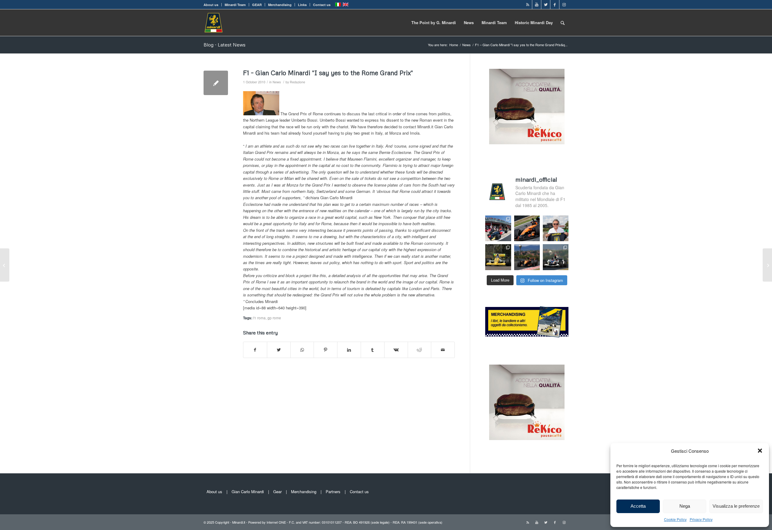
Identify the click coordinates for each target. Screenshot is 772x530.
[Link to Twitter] (545, 4)
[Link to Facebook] (554, 4)
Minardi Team (235, 4)
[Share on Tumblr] (372, 350)
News (277, 82)
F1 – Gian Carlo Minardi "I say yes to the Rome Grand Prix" (328, 73)
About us (211, 4)
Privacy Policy (701, 519)
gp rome (274, 317)
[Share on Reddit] (419, 350)
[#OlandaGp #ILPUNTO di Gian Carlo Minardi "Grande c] (527, 228)
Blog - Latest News (224, 45)
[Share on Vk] (396, 350)
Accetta (638, 506)
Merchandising (280, 4)
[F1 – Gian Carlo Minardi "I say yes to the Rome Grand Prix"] (216, 83)
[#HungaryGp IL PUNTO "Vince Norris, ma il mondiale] (527, 257)
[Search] (562, 22)
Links (302, 4)
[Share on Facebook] (255, 350)
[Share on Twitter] (278, 350)
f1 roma (259, 317)
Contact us (322, 4)
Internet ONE (276, 522)
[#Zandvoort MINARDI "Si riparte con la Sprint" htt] (555, 228)
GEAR (257, 4)
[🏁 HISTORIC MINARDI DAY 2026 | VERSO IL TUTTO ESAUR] (498, 257)
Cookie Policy (675, 519)
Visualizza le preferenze (736, 506)
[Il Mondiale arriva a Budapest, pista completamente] (555, 257)
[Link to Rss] (527, 4)
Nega (684, 506)
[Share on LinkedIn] (349, 350)
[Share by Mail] (442, 350)
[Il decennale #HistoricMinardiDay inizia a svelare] (498, 228)
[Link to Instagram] (563, 4)
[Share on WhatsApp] (302, 350)
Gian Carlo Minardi (248, 491)
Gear (277, 491)
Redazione (297, 82)
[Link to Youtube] (536, 4)
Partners (333, 491)
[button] (760, 451)
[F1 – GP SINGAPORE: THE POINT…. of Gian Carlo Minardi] (4, 265)
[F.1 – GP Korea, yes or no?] (767, 265)
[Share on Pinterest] (325, 350)
